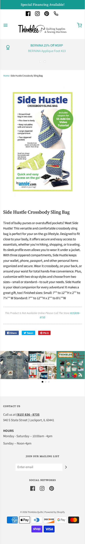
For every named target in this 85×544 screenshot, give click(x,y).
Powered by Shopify (54, 512)
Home (6, 75)
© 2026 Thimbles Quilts (31, 512)
